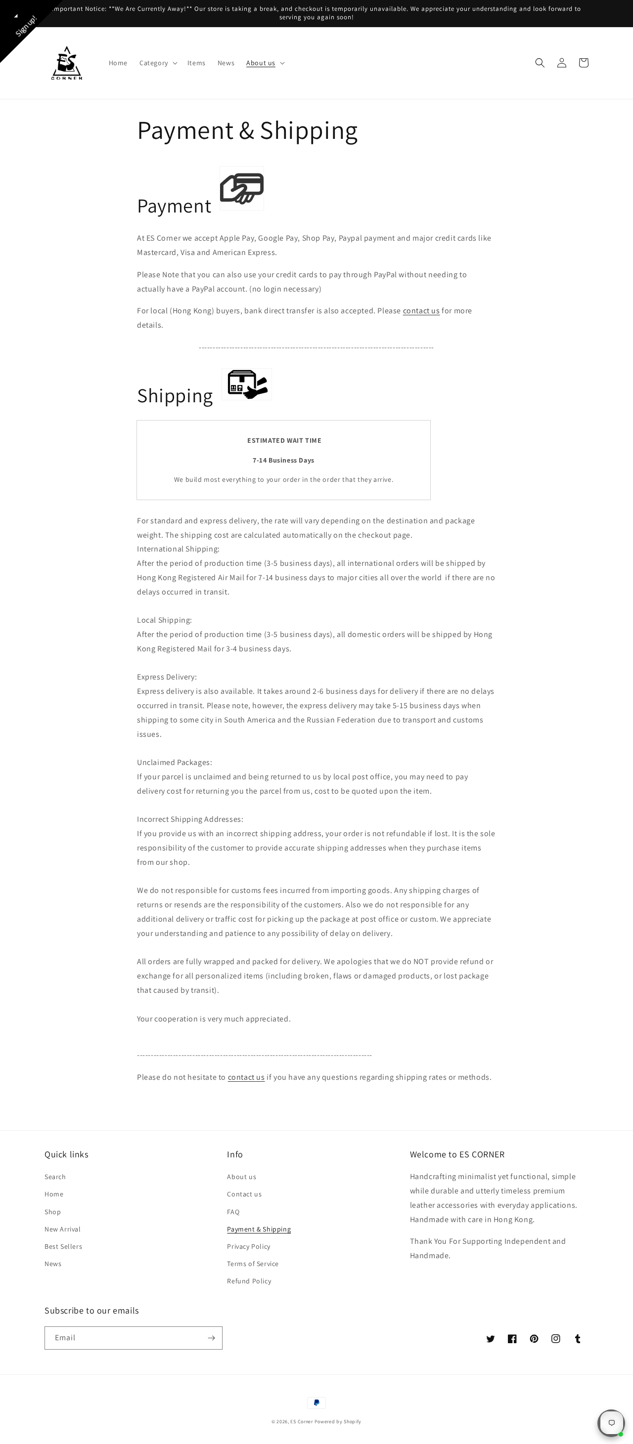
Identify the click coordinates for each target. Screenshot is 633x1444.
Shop (53, 1211)
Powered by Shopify (338, 1421)
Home (54, 1193)
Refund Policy (249, 1280)
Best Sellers (63, 1246)
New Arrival (63, 1229)
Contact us (244, 1193)
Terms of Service (253, 1263)
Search (55, 1176)
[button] (157, 62)
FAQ (233, 1211)
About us (241, 1176)
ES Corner (301, 1421)
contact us (421, 310)
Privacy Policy (248, 1246)
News (53, 1263)
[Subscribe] (211, 1338)
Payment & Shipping (259, 1229)
